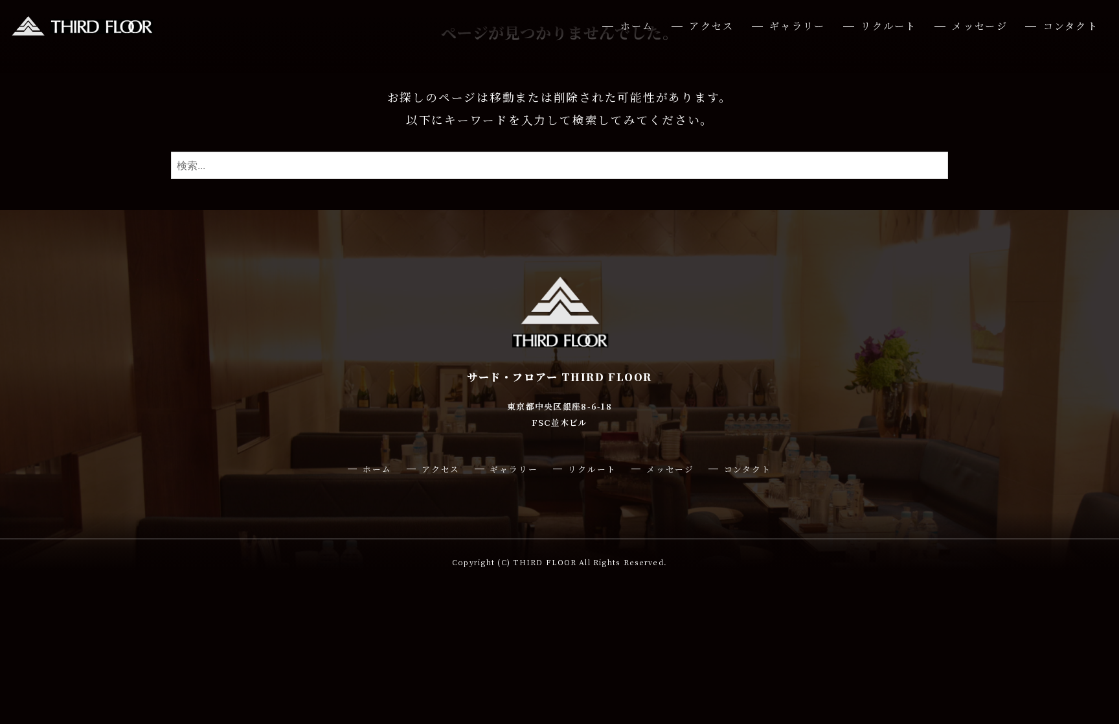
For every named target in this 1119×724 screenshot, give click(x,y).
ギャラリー (797, 25)
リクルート (888, 25)
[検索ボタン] (935, 165)
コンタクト (1070, 25)
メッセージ (979, 25)
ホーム (636, 25)
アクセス (711, 25)
